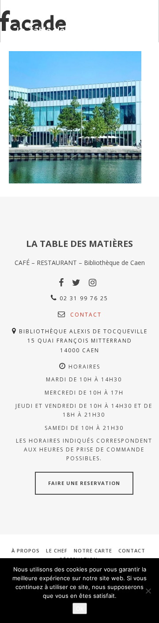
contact (86, 314)
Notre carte (93, 550)
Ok (79, 608)
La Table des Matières (62, 31)
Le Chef (57, 550)
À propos (25, 550)
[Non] (148, 590)
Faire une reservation (84, 483)
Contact (131, 550)
